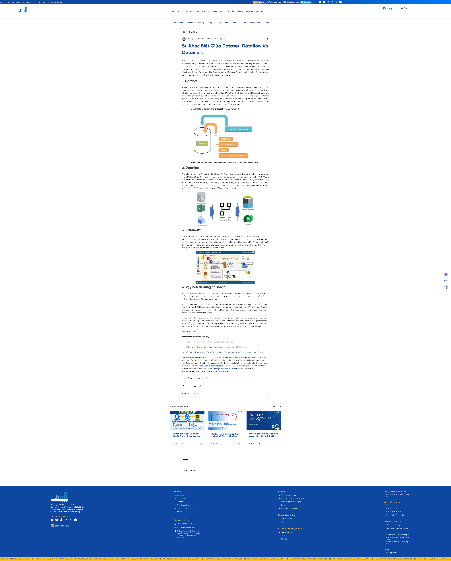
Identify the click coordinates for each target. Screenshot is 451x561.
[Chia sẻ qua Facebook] (183, 386)
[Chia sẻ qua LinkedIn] (195, 386)
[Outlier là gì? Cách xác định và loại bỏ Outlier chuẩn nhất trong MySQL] (225, 420)
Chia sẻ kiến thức (201, 378)
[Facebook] (319, 2)
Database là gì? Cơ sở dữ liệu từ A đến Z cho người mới (185, 435)
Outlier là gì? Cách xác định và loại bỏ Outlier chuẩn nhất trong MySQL (225, 435)
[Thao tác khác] (267, 38)
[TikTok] (328, 2)
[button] (176, 11)
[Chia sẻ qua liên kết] (200, 386)
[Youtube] (323, 2)
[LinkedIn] (332, 2)
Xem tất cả (276, 406)
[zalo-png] (340, 2)
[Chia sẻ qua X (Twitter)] (189, 386)
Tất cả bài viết (176, 23)
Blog (210, 23)
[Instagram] (336, 2)
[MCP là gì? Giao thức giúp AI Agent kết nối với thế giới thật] (264, 420)
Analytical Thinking (196, 23)
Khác (267, 23)
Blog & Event (222, 23)
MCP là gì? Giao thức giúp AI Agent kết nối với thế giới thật (263, 435)
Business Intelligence (251, 23)
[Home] (184, 32)
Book (235, 23)
